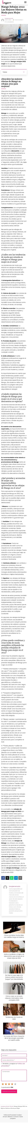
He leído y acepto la (13, 1065)
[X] (7, 878)
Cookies (19, 1115)
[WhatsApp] (12, 878)
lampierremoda (9, 18)
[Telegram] (16, 878)
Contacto (16, 1116)
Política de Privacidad (10, 1115)
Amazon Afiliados (7, 1116)
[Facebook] (3, 878)
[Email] (20, 878)
